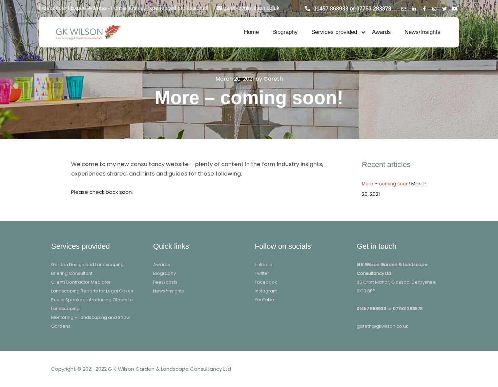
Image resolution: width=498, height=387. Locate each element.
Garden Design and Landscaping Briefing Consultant (87, 269)
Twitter (262, 273)
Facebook (266, 282)
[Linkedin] (414, 8)
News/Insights (422, 32)
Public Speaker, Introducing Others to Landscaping (92, 304)
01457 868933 (371, 308)
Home (251, 32)
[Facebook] (424, 8)
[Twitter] (444, 8)
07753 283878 (408, 308)
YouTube (264, 300)
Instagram (266, 291)
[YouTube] (454, 8)
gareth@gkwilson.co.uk (382, 326)
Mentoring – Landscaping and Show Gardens (90, 321)
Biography (285, 32)
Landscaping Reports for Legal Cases (92, 291)
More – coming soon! (386, 184)
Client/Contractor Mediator (81, 282)
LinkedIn (263, 264)
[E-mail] (403, 8)
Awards (381, 32)
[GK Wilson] (88, 32)
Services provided (334, 32)
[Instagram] (434, 8)
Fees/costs (165, 282)
